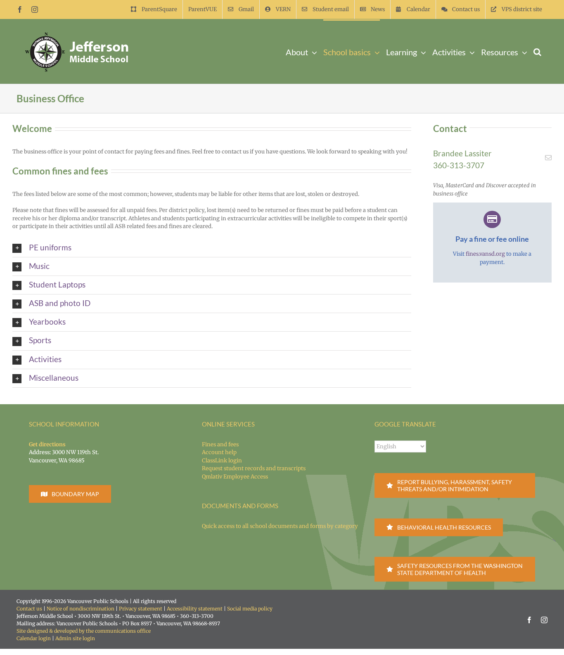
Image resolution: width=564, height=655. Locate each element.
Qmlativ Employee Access (235, 476)
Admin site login (75, 638)
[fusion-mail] (548, 157)
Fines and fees (220, 444)
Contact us (29, 609)
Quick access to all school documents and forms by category (280, 526)
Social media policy (250, 609)
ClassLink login (222, 460)
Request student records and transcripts (254, 468)
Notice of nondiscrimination (80, 609)
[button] (537, 51)
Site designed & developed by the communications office (84, 631)
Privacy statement (140, 609)
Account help (219, 452)
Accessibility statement (195, 609)
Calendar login (34, 638)
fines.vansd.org (485, 253)
